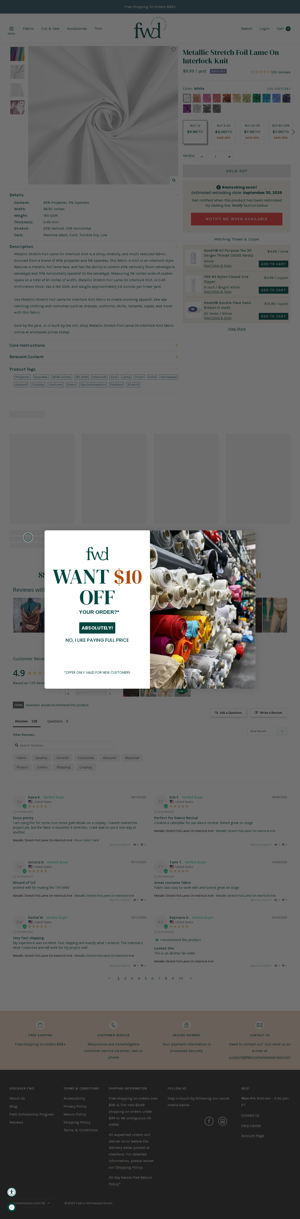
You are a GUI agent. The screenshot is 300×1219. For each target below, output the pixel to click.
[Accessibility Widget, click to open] (11, 1192)
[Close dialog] (28, 537)
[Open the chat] (11, 1207)
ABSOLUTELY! (97, 628)
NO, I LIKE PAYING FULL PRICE (97, 640)
